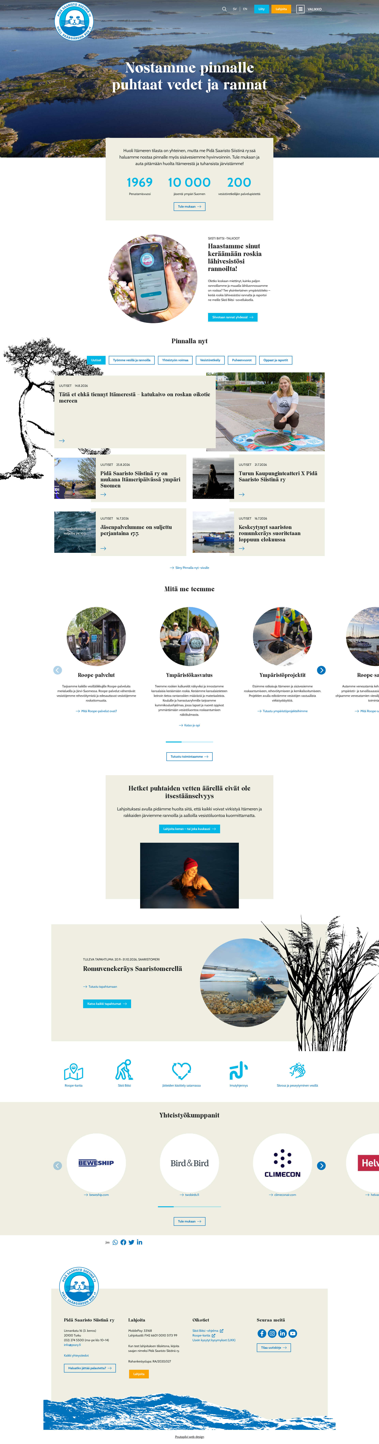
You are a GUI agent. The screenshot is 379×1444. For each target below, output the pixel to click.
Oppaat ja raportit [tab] (276, 360)
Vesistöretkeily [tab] (210, 360)
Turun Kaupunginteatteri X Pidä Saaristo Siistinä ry (278, 476)
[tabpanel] (189, 466)
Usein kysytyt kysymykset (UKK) (213, 1340)
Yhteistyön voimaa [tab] (175, 360)
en (245, 9)
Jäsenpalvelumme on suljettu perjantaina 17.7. (136, 530)
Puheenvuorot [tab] (242, 360)
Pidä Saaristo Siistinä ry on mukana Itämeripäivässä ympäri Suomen (140, 479)
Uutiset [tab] (96, 360)
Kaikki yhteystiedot (76, 1355)
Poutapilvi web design (189, 1437)
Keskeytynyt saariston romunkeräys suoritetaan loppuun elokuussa (270, 533)
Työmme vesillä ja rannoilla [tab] (131, 360)
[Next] (321, 670)
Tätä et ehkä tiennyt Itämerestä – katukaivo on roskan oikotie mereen (134, 397)
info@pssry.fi (72, 1345)
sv (235, 9)
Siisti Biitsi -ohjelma (208, 1331)
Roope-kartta (204, 1335)
